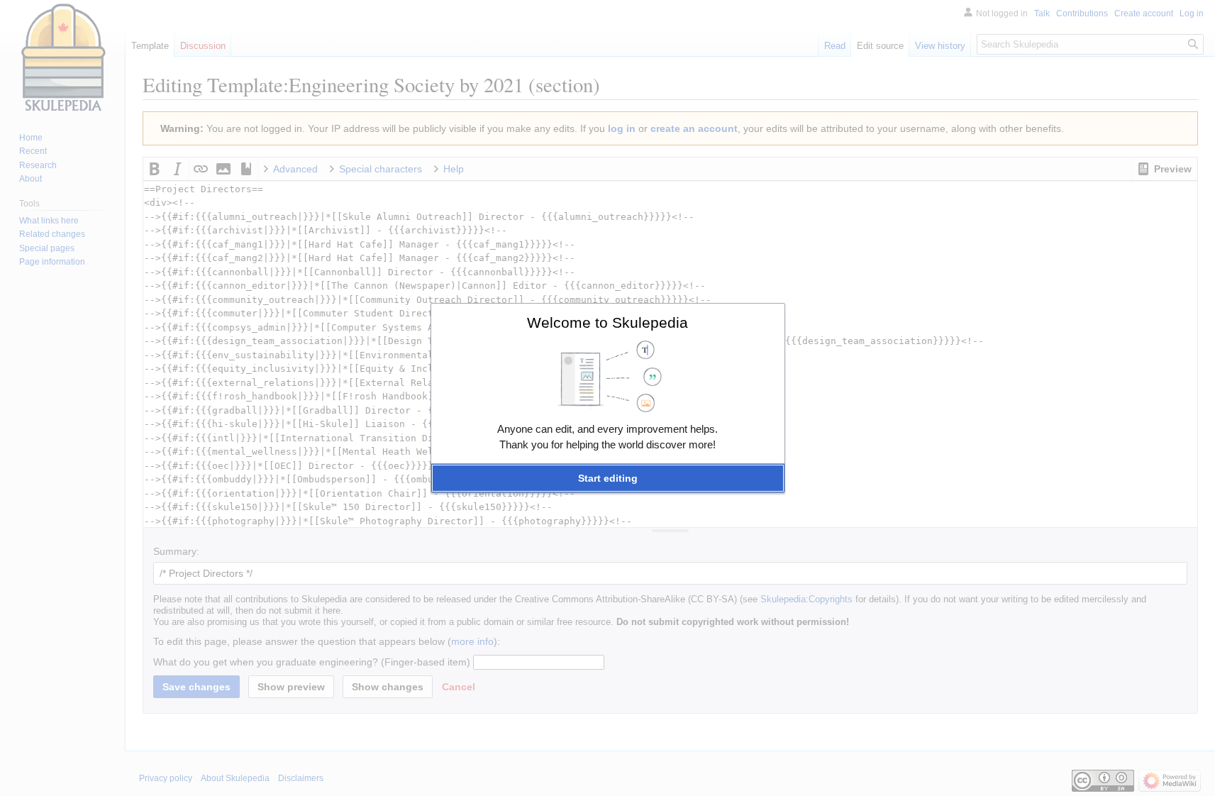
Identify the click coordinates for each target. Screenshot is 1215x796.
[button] (607, 478)
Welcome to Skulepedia (607, 322)
